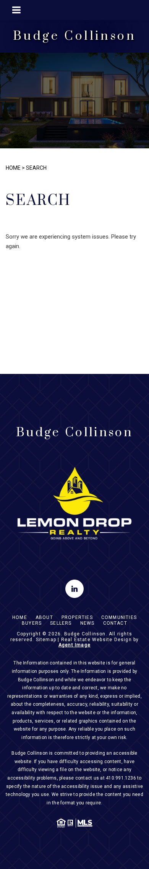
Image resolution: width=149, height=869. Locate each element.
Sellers (60, 623)
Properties (77, 617)
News (87, 623)
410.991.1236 (121, 778)
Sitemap (46, 639)
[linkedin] (74, 589)
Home (19, 617)
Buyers (32, 623)
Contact (115, 623)
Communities (119, 617)
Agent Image (74, 645)
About (44, 617)
